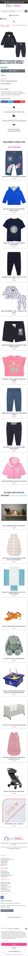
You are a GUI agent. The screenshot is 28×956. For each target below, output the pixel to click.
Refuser (14, 947)
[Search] (26, 11)
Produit (7, 25)
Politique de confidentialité (18, 954)
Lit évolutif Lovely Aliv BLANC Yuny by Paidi (14, 725)
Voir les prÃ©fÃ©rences (14, 951)
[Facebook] (2, 897)
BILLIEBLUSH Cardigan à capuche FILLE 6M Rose (14, 481)
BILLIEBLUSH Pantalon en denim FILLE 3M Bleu (14, 176)
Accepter (14, 944)
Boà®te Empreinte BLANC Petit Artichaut (14, 525)
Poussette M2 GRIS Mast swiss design (14, 791)
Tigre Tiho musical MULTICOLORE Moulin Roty (14, 626)
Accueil (2, 25)
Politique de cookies (8, 954)
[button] (26, 928)
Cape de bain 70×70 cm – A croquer (14, 823)
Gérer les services (5, 940)
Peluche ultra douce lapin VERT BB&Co (14, 658)
